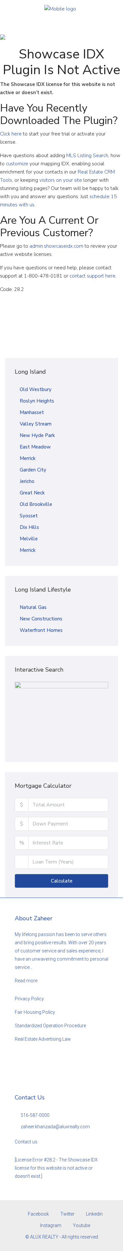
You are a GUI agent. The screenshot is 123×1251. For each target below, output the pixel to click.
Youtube (81, 1225)
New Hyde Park (37, 435)
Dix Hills (29, 527)
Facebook (38, 1214)
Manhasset (32, 412)
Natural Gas (33, 607)
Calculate (61, 881)
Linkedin (94, 1214)
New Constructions (41, 618)
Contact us (26, 1141)
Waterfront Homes (41, 630)
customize (17, 163)
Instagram (50, 1225)
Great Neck (32, 493)
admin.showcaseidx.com (56, 246)
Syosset (29, 515)
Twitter (66, 1214)
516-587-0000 (35, 1115)
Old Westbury (35, 389)
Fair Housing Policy (35, 1012)
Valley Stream (35, 424)
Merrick (27, 458)
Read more (26, 980)
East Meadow (35, 447)
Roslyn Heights (37, 401)
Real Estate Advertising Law (43, 1039)
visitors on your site (60, 180)
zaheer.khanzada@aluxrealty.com (55, 1126)
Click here (11, 134)
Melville (29, 538)
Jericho (27, 481)
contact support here (92, 276)
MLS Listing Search (87, 155)
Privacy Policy (29, 998)
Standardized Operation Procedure (50, 1025)
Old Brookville (36, 504)
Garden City (33, 470)
